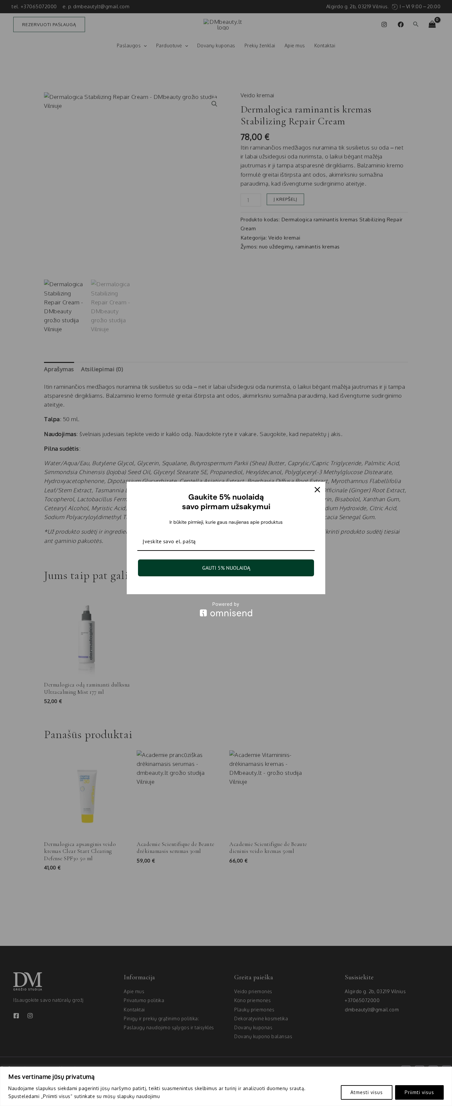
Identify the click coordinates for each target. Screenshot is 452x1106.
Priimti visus (419, 1092)
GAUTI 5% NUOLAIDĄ (226, 567)
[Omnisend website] (226, 609)
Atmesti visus (366, 1092)
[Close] (317, 490)
